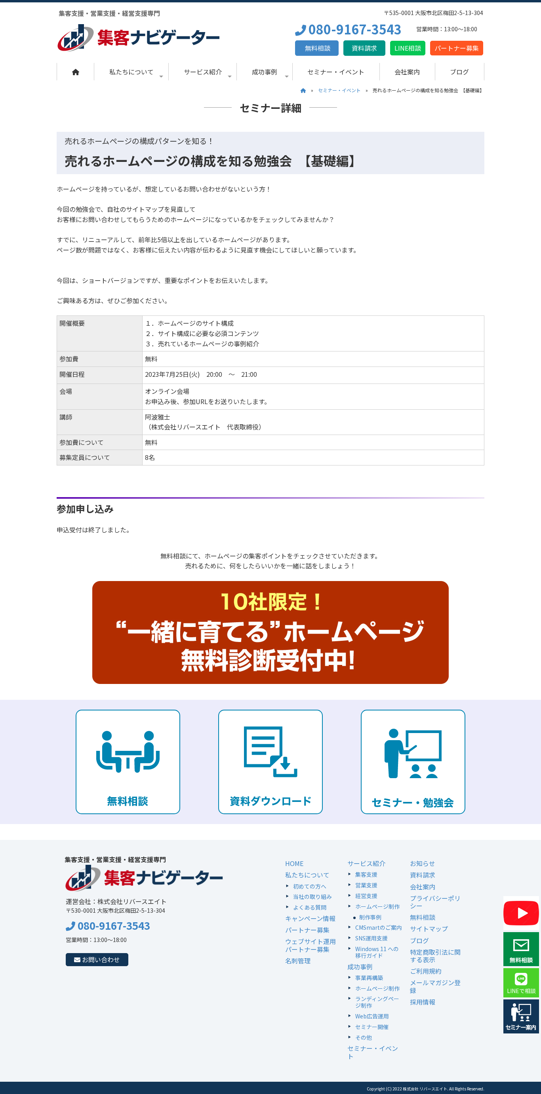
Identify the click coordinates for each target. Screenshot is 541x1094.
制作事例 (370, 917)
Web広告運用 (372, 1016)
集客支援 (366, 874)
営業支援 (366, 885)
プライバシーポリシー (435, 901)
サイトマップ (429, 928)
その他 (363, 1037)
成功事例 (264, 71)
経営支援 (366, 896)
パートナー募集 (456, 48)
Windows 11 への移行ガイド (377, 952)
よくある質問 (309, 907)
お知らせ (422, 863)
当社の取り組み (312, 896)
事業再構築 (369, 978)
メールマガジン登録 (435, 986)
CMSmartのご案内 (378, 927)
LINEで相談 (521, 991)
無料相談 (316, 48)
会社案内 (407, 71)
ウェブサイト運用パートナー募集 (310, 944)
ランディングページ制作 (377, 1002)
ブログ (459, 71)
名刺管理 (298, 960)
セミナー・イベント (335, 71)
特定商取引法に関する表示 (435, 955)
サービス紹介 (203, 71)
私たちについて (131, 71)
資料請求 (364, 48)
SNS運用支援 (371, 938)
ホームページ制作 (377, 906)
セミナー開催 (372, 1027)
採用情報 (422, 1002)
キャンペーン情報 (310, 918)
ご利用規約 (426, 971)
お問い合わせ (100, 959)
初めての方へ (309, 886)
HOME (294, 863)
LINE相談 (407, 48)
